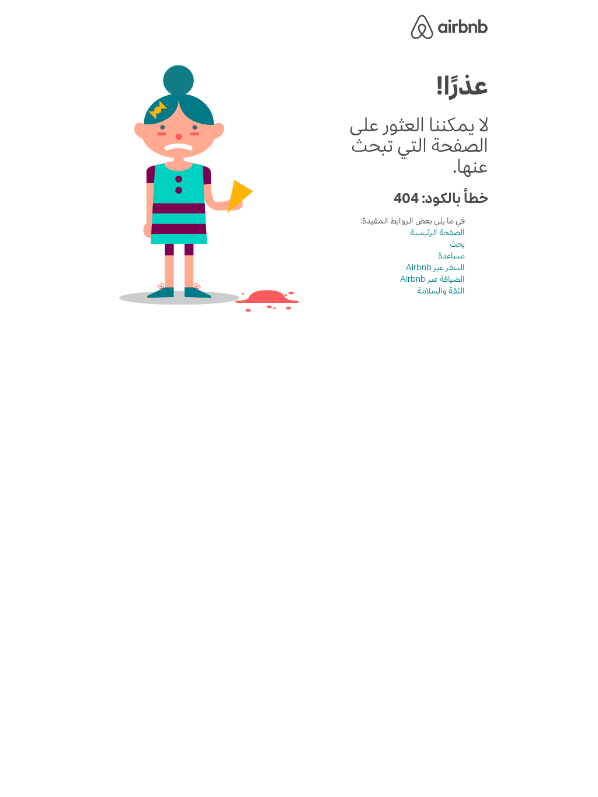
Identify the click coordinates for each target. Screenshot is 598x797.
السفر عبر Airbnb (435, 267)
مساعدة (451, 255)
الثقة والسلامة (441, 290)
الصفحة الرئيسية (437, 232)
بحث (457, 244)
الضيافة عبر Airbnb (432, 279)
